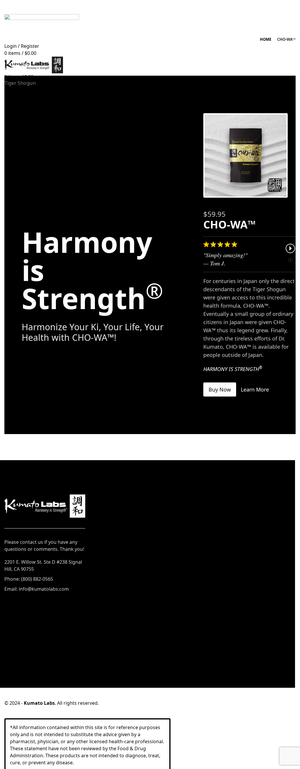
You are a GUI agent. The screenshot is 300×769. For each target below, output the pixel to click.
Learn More (255, 389)
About (11, 629)
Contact (13, 639)
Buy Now (220, 389)
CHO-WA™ (190, 520)
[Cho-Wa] (245, 155)
